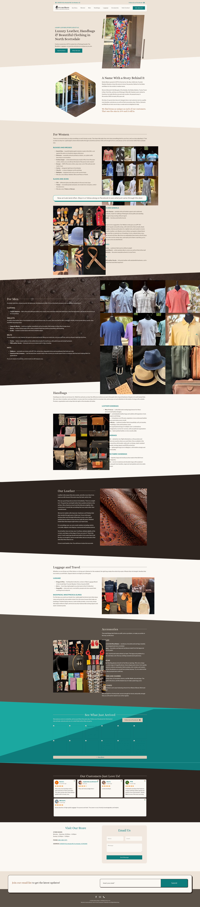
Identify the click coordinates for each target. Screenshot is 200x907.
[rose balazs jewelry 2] (79, 656)
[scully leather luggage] (143, 578)
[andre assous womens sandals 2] (79, 207)
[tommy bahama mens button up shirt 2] (157, 281)
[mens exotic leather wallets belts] (124, 346)
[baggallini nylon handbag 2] (143, 593)
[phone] (103, 896)
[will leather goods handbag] (98, 426)
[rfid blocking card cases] (64, 671)
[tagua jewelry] (64, 641)
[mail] (100, 896)
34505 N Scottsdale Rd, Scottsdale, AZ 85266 (73, 844)
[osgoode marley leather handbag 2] (98, 449)
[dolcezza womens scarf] (94, 226)
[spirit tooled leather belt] (94, 246)
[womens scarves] (79, 246)
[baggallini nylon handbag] (98, 437)
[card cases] (94, 656)
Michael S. (62, 800)
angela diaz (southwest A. (90, 781)
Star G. (108, 781)
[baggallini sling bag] (113, 593)
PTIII (131, 781)
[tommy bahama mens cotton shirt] (124, 314)
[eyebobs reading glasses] (94, 671)
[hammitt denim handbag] (98, 414)
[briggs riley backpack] (128, 578)
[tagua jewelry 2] (79, 641)
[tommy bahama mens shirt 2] (157, 314)
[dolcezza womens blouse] (147, 147)
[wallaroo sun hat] (79, 226)
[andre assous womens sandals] (64, 207)
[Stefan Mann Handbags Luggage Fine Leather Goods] (62, 6)
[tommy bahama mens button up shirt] (124, 281)
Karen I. (61, 781)
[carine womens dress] (147, 162)
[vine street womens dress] (147, 177)
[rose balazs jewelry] (64, 656)
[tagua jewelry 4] (94, 641)
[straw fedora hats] (157, 346)
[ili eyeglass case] (79, 671)
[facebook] (96, 896)
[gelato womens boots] (94, 207)
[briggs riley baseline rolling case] (113, 578)
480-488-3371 (62, 840)
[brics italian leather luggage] (128, 593)
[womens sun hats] (64, 226)
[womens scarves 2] (64, 246)
